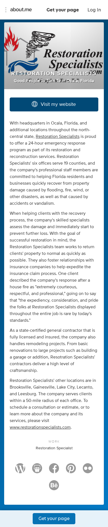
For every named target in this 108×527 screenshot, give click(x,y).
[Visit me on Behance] (54, 488)
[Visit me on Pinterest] (71, 471)
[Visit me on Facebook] (54, 471)
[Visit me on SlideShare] (37, 471)
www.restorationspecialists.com (40, 427)
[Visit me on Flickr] (88, 471)
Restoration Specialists (57, 136)
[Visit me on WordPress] (20, 471)
